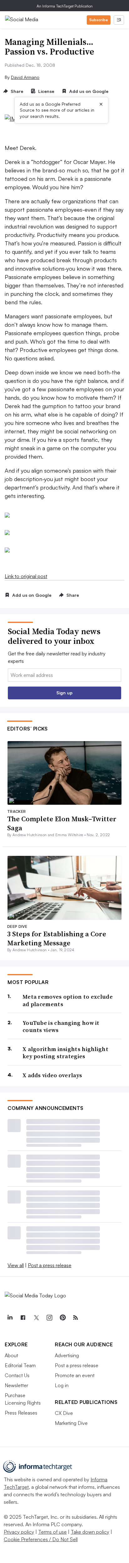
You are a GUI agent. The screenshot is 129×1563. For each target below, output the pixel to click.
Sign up (64, 692)
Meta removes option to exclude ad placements (68, 1000)
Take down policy (90, 1532)
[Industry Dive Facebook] (22, 1317)
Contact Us (17, 1375)
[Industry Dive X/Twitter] (36, 1317)
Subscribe (98, 19)
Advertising (67, 1355)
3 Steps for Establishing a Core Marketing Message (56, 938)
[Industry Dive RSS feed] (75, 1317)
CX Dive (64, 1413)
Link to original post (26, 576)
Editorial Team (20, 1365)
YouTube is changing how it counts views (61, 1026)
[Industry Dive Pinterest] (62, 1317)
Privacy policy (19, 1532)
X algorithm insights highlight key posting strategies (65, 1052)
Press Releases (21, 1413)
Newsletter (16, 1385)
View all (16, 1265)
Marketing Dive (71, 1423)
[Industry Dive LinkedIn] (9, 1317)
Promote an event (75, 1375)
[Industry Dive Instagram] (49, 1317)
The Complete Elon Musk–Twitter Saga (61, 823)
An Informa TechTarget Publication (65, 6)
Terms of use (52, 1532)
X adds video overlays (52, 1075)
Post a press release (49, 1265)
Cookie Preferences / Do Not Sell (41, 1539)
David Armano (25, 77)
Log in (62, 1385)
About (11, 1355)
